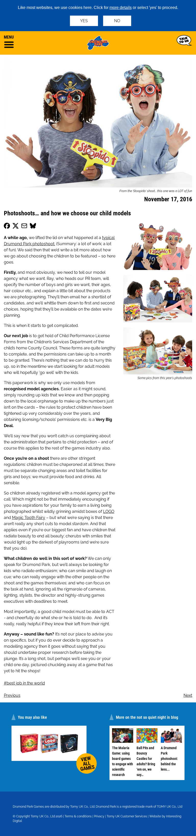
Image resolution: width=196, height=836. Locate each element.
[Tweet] (16, 227)
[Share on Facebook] (7, 227)
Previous (12, 695)
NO (117, 20)
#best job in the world (24, 683)
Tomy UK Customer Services (127, 816)
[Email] (24, 227)
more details (120, 7)
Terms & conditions (78, 816)
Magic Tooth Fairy (28, 517)
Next (187, 695)
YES (84, 20)
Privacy (99, 816)
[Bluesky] (33, 227)
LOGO (108, 511)
